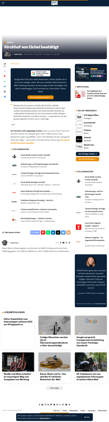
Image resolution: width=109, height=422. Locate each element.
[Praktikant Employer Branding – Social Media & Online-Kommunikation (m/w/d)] (14, 202)
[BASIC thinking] (54, 3)
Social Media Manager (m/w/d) (33, 182)
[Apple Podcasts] (57, 404)
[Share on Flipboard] (4, 76)
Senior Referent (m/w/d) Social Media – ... (37, 191)
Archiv (10, 42)
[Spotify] (54, 404)
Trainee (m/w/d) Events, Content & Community (39, 209)
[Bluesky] (66, 404)
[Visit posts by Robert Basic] (7, 54)
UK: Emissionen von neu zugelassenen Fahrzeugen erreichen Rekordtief (89, 377)
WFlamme (15, 64)
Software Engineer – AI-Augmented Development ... (94, 240)
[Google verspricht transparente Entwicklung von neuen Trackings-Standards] (91, 325)
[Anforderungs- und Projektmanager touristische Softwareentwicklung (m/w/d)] (14, 165)
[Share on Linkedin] (4, 86)
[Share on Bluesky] (4, 96)
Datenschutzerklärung (100, 303)
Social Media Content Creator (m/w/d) (35, 155)
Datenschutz (44, 418)
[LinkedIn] (48, 404)
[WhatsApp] (60, 404)
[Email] (68, 232)
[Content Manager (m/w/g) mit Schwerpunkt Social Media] (14, 174)
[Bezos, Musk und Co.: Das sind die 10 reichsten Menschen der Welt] (54, 362)
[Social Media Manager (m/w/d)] (14, 183)
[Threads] (63, 404)
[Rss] (69, 243)
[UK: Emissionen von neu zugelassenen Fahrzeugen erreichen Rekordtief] (91, 362)
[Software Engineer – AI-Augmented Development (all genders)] (78, 242)
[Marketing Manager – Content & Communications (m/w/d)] (14, 220)
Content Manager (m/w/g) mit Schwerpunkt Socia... (40, 173)
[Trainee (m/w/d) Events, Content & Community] (14, 211)
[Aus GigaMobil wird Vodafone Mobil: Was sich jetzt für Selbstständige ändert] (80, 94)
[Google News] (42, 404)
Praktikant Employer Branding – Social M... (37, 200)
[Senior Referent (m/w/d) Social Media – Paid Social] (14, 193)
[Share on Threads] (4, 91)
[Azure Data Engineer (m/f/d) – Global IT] (78, 227)
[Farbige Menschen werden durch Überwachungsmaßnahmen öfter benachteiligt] (54, 325)
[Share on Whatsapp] (4, 81)
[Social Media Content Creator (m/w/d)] (14, 156)
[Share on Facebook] (4, 71)
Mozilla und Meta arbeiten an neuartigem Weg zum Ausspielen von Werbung (17, 377)
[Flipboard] (51, 404)
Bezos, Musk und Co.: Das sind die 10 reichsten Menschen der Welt (53, 377)
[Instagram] (66, 243)
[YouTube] (63, 243)
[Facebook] (60, 243)
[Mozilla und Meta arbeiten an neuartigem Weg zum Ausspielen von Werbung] (18, 362)
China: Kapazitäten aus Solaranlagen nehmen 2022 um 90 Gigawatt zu (18, 322)
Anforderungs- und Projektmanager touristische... (40, 164)
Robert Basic (18, 54)
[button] (87, 417)
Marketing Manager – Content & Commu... (37, 218)
